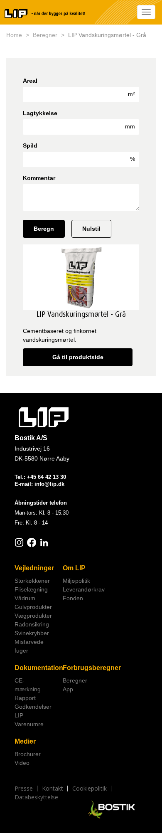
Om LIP (74, 568)
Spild (30, 145)
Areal (30, 80)
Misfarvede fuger (29, 646)
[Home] (45, 13)
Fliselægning (31, 589)
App (68, 689)
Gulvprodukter (33, 607)
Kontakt (52, 788)
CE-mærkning (28, 685)
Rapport (25, 698)
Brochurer (28, 754)
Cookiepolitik (89, 788)
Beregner (45, 35)
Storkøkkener (32, 580)
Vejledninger (34, 568)
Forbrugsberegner (84, 667)
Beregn (44, 228)
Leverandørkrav (84, 589)
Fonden (73, 598)
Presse (24, 788)
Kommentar (39, 178)
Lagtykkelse (40, 113)
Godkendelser (33, 706)
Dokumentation (35, 667)
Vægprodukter (33, 615)
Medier (25, 741)
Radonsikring (32, 624)
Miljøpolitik (76, 580)
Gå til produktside (77, 357)
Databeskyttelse (36, 797)
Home (14, 35)
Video (22, 762)
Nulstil (91, 228)
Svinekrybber (32, 633)
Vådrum (25, 598)
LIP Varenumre (29, 719)
